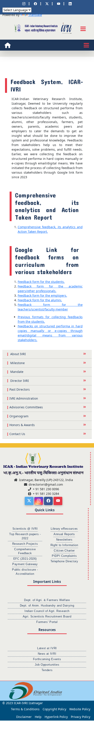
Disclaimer (24, 717)
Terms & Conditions (25, 709)
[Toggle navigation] (83, 28)
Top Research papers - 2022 (25, 536)
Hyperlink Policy (56, 717)
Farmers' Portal (46, 622)
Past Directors (19, 389)
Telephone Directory (64, 561)
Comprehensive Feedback (25, 551)
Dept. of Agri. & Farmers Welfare (47, 600)
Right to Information (64, 545)
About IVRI (17, 354)
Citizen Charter (64, 550)
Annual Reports (64, 534)
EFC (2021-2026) (25, 558)
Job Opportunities (47, 664)
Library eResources (64, 528)
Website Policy (79, 709)
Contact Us (17, 434)
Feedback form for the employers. (42, 295)
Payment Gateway (25, 564)
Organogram (18, 416)
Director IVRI (19, 381)
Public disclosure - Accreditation (25, 571)
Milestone (17, 363)
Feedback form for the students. (41, 282)
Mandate (16, 372)
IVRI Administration (23, 398)
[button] (5, 691)
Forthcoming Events (47, 659)
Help (38, 717)
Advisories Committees (26, 407)
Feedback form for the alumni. (40, 300)
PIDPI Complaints (64, 555)
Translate (35, 15)
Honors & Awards (22, 425)
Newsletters (64, 539)
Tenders (47, 670)
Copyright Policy (54, 709)
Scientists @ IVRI (25, 528)
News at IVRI (47, 653)
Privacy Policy (80, 717)
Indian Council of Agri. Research (47, 611)
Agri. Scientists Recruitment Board (47, 616)
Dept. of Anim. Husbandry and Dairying (47, 605)
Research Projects (25, 543)
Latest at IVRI (47, 648)
